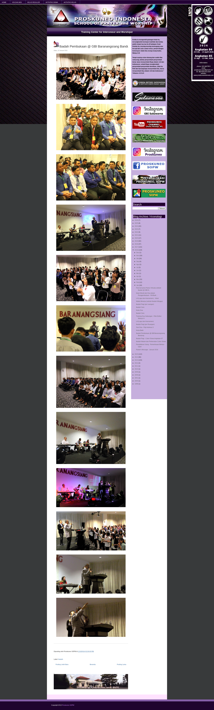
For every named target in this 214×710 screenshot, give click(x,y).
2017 (136, 247)
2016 (136, 250)
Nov (137, 255)
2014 (136, 357)
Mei (137, 273)
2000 (136, 381)
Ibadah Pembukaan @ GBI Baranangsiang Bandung (98, 46)
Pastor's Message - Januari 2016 (147, 350)
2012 (136, 363)
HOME (4, 2)
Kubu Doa (139, 310)
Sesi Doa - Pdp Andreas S (145, 327)
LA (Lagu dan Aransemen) (145, 321)
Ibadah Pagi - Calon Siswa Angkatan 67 (149, 338)
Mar (137, 279)
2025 (136, 223)
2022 (136, 232)
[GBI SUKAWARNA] (149, 101)
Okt (137, 258)
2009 (136, 372)
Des (137, 252)
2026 (136, 220)
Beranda (93, 664)
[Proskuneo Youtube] (149, 128)
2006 (136, 375)
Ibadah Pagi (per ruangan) (145, 304)
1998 (136, 384)
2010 (136, 369)
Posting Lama (121, 664)
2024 (136, 226)
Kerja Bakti (139, 330)
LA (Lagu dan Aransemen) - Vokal (147, 298)
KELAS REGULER (33, 2)
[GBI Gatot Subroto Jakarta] (149, 87)
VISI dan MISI (17, 2)
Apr (137, 276)
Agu (137, 264)
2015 (136, 354)
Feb (137, 282)
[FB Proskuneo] (149, 169)
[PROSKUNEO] (149, 156)
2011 (136, 366)
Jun (137, 270)
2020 (136, 238)
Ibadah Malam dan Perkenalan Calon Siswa (151, 341)
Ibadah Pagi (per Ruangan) (145, 324)
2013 (136, 360)
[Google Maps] (149, 197)
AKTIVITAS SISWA (52, 2)
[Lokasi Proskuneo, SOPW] (149, 183)
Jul (137, 267)
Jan (137, 285)
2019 (136, 241)
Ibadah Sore (140, 307)
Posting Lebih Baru (62, 664)
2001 (136, 378)
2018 (136, 244)
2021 (136, 235)
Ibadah (60, 659)
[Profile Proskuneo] (149, 142)
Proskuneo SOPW (68, 705)
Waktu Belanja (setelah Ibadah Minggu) (149, 301)
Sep (137, 261)
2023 (136, 229)
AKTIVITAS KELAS (70, 2)
